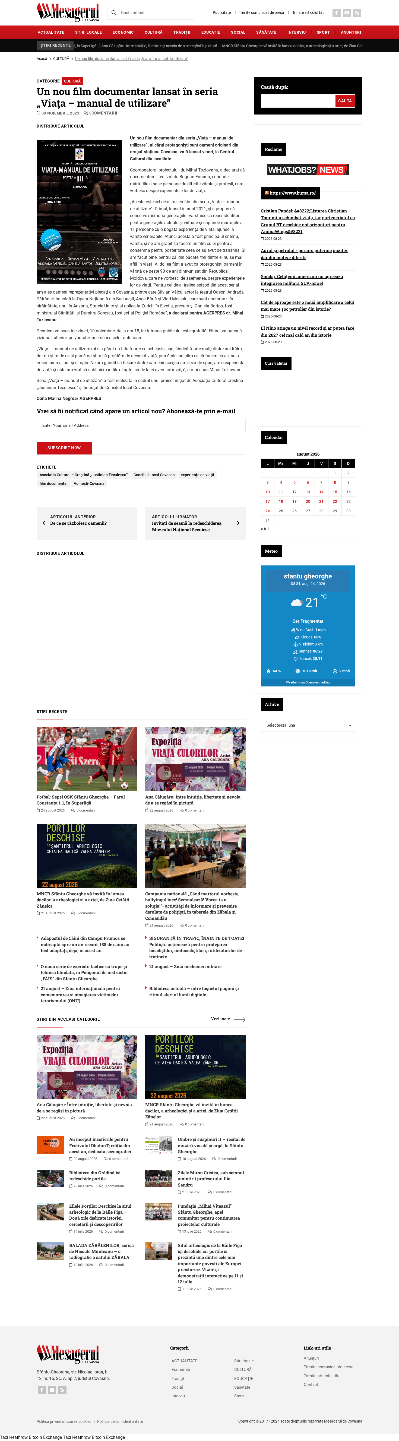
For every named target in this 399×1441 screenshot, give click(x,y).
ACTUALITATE (51, 32)
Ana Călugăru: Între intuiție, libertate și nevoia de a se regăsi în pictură (127, 46)
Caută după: (274, 87)
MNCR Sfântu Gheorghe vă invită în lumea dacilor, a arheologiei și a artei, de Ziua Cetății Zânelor (269, 46)
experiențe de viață (197, 475)
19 (294, 501)
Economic (123, 32)
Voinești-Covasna (89, 483)
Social (238, 32)
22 (335, 501)
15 (335, 492)
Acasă (42, 58)
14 (321, 492)
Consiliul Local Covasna (154, 475)
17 (267, 501)
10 (267, 492)
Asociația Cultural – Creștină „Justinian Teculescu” (84, 475)
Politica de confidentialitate (120, 1421)
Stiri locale (88, 32)
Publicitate (222, 12)
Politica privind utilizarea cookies (64, 1421)
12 (294, 492)
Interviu (296, 32)
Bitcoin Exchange (45, 1437)
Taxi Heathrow (14, 1437)
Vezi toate (220, 1018)
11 (281, 492)
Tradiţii (182, 32)
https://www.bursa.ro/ (293, 193)
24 (267, 511)
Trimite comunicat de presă (261, 12)
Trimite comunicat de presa (328, 1366)
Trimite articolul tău (308, 12)
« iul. (265, 528)
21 (321, 501)
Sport (323, 32)
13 (308, 492)
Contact (311, 1384)
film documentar (54, 483)
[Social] (336, 13)
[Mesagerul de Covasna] (68, 12)
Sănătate (266, 32)
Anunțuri (351, 32)
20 (308, 501)
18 (281, 501)
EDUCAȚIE (210, 32)
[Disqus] (141, 630)
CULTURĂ (154, 32)
